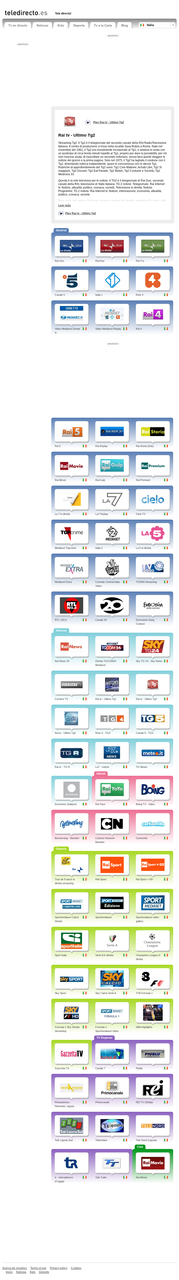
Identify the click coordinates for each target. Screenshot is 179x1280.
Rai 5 (58, 446)
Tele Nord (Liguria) (146, 1140)
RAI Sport (100, 879)
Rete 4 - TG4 (102, 733)
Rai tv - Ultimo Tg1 (105, 699)
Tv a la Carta (103, 25)
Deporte (79, 25)
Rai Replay (101, 446)
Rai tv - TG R (62, 767)
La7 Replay (101, 514)
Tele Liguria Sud (64, 1140)
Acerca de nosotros (14, 1268)
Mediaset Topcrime (65, 548)
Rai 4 (139, 328)
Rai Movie (60, 480)
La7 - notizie (102, 767)
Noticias (42, 25)
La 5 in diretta (143, 548)
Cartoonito (142, 838)
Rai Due (99, 260)
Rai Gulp (100, 480)
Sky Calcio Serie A (105, 993)
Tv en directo (17, 25)
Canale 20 (101, 619)
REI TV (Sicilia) (144, 1102)
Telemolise (101, 1140)
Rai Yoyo (100, 804)
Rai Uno (59, 260)
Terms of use (38, 1268)
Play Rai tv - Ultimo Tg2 (80, 213)
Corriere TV (61, 699)
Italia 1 (99, 294)
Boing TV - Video (145, 804)
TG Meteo (141, 767)
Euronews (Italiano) (66, 804)
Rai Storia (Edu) (145, 446)
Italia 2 (99, 548)
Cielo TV (140, 514)
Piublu (139, 1068)
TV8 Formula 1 (144, 993)
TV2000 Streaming (146, 582)
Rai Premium (143, 480)
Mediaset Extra (63, 582)
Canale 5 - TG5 (144, 733)
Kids (61, 25)
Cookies (76, 1268)
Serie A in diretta (104, 955)
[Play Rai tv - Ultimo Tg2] (70, 121)
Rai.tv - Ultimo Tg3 (65, 733)
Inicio (9, 1272)
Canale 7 (100, 1068)
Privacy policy (58, 1268)
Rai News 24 (62, 661)
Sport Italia (61, 955)
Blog (124, 25)
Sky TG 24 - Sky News (149, 661)
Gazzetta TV (62, 1068)
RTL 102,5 (61, 619)
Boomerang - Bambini (67, 838)
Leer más (64, 205)
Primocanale (102, 1102)
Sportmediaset (103, 917)
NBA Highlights (144, 1027)
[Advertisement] (59, 4)
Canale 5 (60, 294)
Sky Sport (60, 993)
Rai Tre (140, 260)
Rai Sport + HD (144, 879)
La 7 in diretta (62, 514)
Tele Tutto (101, 1177)
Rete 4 (139, 294)
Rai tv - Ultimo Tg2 (146, 699)
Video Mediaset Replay (108, 328)
